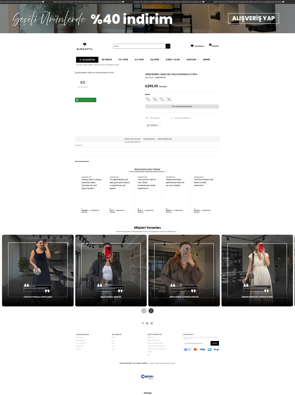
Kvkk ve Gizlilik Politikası (155, 343)
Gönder (214, 343)
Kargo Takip (80, 346)
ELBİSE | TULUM (173, 60)
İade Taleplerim (81, 343)
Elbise (114, 337)
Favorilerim (199, 46)
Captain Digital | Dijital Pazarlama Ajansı (162, 363)
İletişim (150, 352)
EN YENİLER (107, 60)
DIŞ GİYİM (154, 60)
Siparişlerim (80, 337)
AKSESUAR (191, 60)
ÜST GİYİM (123, 60)
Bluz (113, 343)
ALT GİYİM (139, 60)
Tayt (113, 346)
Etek (113, 340)
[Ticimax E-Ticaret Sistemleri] (147, 393)
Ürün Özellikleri (132, 139)
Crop (113, 349)
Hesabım (79, 349)
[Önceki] (143, 310)
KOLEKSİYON (89, 60)
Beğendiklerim (80, 340)
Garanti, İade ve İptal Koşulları (157, 349)
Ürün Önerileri (165, 139)
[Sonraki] (151, 310)
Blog (149, 355)
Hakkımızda (151, 337)
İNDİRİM (206, 60)
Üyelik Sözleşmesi (153, 340)
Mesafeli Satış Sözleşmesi (156, 346)
